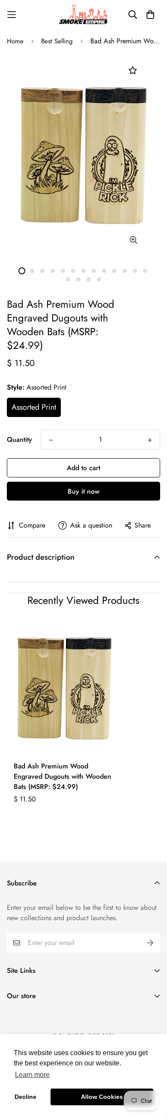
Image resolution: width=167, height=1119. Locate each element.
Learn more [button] (32, 1074)
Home (15, 41)
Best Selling (57, 41)
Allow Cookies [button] (102, 1096)
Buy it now (83, 491)
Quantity (19, 439)
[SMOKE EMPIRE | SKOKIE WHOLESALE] (83, 14)
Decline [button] (25, 1096)
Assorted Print (34, 407)
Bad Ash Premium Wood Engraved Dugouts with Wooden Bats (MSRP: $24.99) (62, 776)
